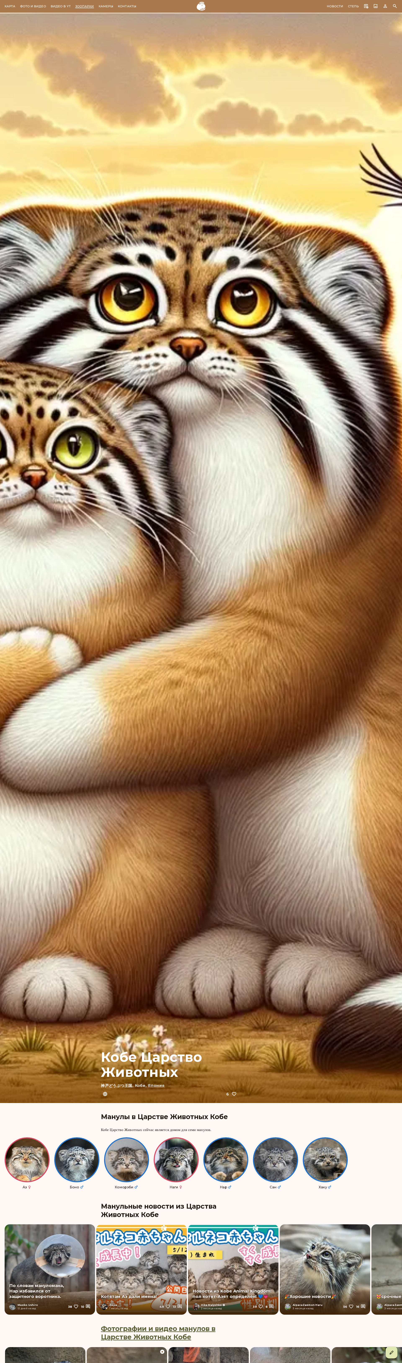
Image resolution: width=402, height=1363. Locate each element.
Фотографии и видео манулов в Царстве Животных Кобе (158, 1333)
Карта (10, 6)
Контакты (127, 6)
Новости (335, 6)
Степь (353, 6)
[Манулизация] (201, 6)
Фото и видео (33, 6)
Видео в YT (61, 6)
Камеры (106, 6)
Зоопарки (84, 6)
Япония (156, 1085)
